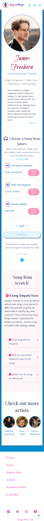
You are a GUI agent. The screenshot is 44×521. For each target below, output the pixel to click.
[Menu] (39, 5)
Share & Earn (14, 472)
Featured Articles (16, 487)
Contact (10, 479)
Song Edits (12, 494)
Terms (9, 465)
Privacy (10, 457)
